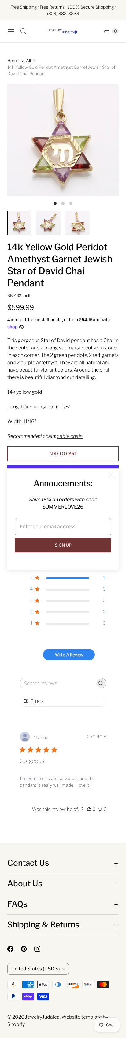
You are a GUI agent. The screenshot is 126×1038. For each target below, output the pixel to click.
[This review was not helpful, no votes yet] (100, 809)
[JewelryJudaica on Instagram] (41, 949)
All (28, 60)
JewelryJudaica (42, 1017)
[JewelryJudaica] (63, 31)
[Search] (23, 31)
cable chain (70, 436)
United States (35, 969)
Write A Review (69, 655)
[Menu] (11, 31)
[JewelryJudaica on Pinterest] (27, 949)
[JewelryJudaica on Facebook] (14, 949)
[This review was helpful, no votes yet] (89, 809)
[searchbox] (57, 683)
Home (13, 60)
